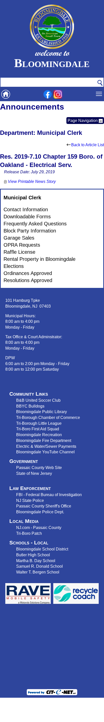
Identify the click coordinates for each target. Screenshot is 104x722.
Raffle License (19, 252)
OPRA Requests (22, 245)
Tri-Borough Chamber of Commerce (48, 417)
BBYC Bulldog (29, 406)
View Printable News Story (31, 181)
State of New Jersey (34, 473)
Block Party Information (30, 230)
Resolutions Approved (28, 280)
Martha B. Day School (35, 560)
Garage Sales (19, 238)
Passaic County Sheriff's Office (43, 506)
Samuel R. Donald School (39, 566)
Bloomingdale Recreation (39, 434)
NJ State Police (30, 500)
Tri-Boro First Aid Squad (37, 429)
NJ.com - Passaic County (38, 527)
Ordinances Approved (28, 273)
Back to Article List (87, 145)
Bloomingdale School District (42, 549)
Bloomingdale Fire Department (43, 440)
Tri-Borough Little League (39, 423)
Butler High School (33, 555)
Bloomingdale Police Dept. (40, 511)
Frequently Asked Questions (35, 223)
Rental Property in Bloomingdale (39, 259)
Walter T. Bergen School (37, 572)
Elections (14, 266)
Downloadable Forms (27, 216)
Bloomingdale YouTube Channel (45, 452)
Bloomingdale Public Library (41, 411)
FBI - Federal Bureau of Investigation (49, 494)
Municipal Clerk (22, 197)
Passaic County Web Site (39, 467)
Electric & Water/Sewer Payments (46, 446)
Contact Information (26, 209)
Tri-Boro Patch (29, 533)
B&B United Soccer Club (38, 400)
